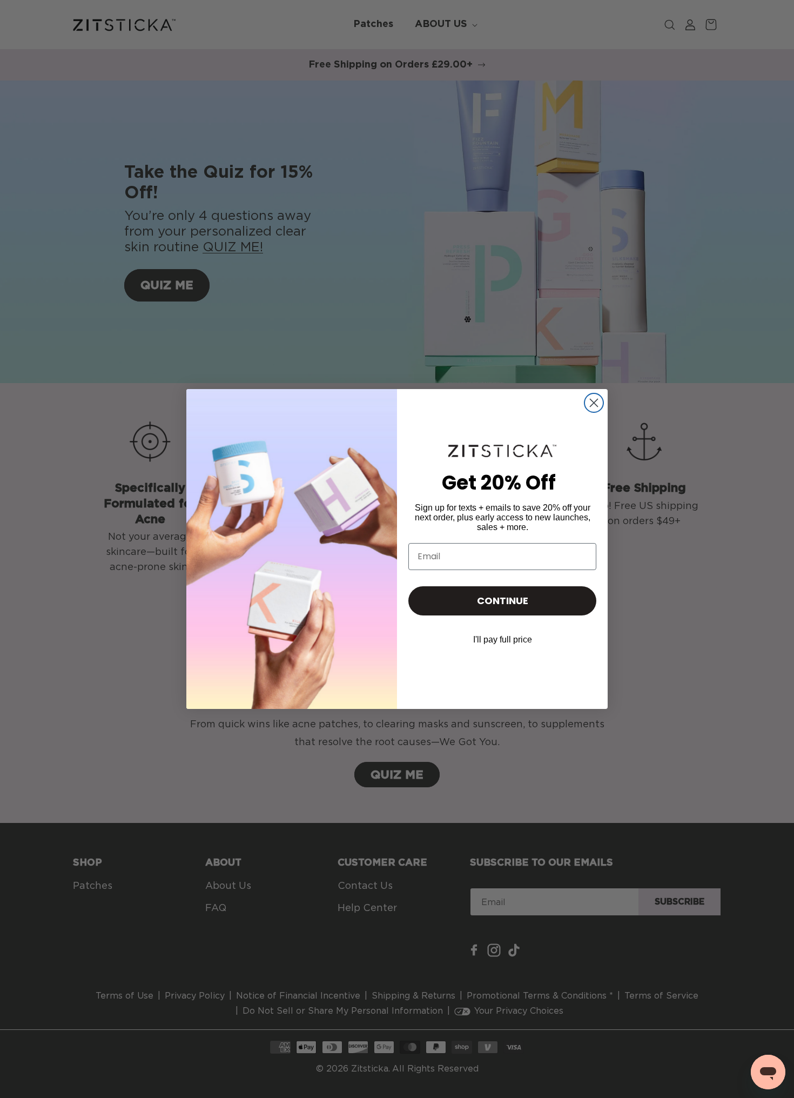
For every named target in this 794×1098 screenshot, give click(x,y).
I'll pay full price (502, 639)
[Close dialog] (593, 402)
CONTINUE (502, 600)
